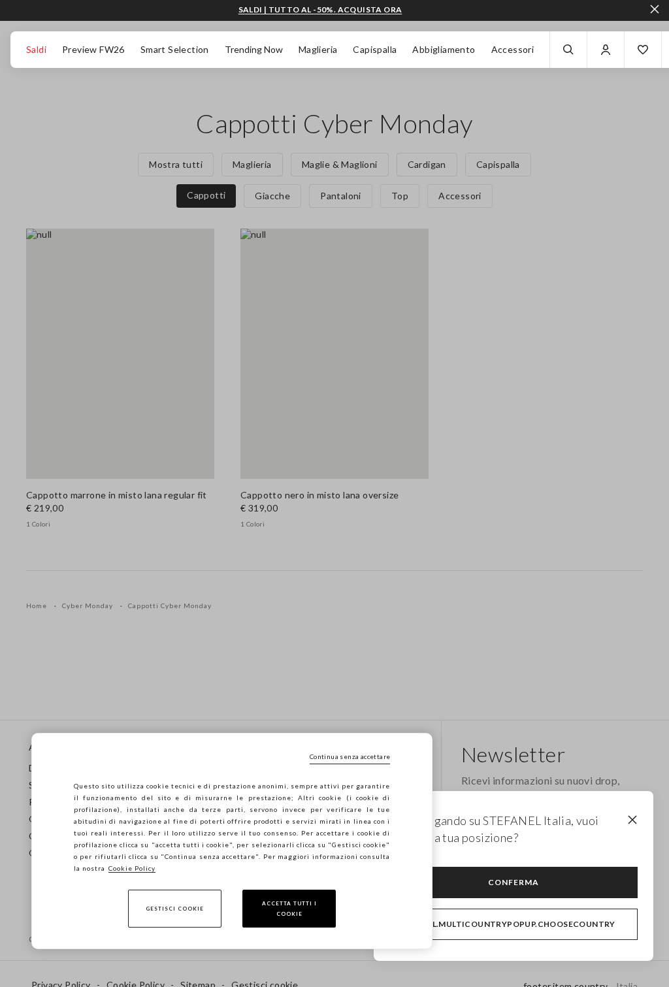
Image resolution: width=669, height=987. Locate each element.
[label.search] (568, 49)
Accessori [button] (512, 49)
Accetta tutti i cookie (289, 908)
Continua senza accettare (350, 756)
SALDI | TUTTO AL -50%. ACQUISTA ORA (320, 9)
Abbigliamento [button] (443, 49)
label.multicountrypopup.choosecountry (513, 924)
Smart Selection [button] (174, 49)
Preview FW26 (93, 49)
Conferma (513, 882)
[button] (643, 49)
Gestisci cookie (175, 908)
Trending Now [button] (254, 49)
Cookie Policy (131, 868)
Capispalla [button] (375, 49)
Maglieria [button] (318, 49)
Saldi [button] (36, 49)
